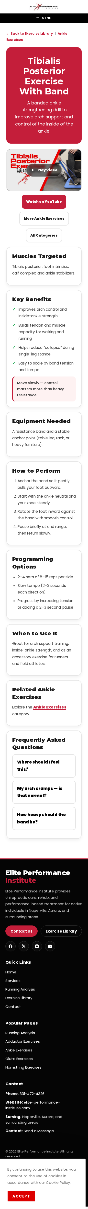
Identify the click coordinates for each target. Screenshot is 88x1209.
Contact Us (22, 931)
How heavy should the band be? (41, 818)
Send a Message (39, 1130)
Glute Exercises (19, 1058)
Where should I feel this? (38, 765)
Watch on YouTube (44, 201)
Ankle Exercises (49, 707)
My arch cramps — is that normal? (39, 792)
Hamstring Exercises (23, 1067)
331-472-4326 (32, 1093)
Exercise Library (61, 931)
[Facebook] (10, 946)
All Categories (44, 235)
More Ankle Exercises (44, 218)
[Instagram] (37, 946)
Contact (13, 1006)
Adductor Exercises (22, 1041)
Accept (21, 1196)
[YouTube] (50, 946)
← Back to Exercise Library (29, 33)
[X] (24, 946)
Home (10, 972)
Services (13, 980)
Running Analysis (20, 989)
